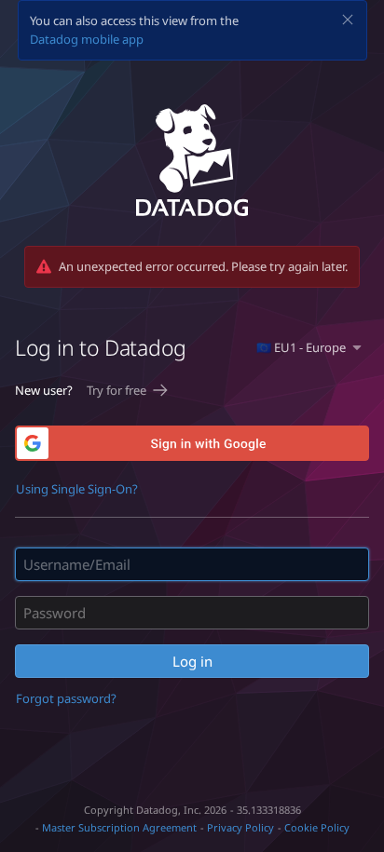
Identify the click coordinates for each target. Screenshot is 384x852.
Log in (192, 661)
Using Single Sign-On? (77, 488)
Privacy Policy (240, 827)
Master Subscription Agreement (119, 827)
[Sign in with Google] (192, 443)
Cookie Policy (317, 827)
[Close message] (347, 19)
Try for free (116, 390)
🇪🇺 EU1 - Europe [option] (301, 347)
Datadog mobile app (87, 39)
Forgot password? (66, 698)
